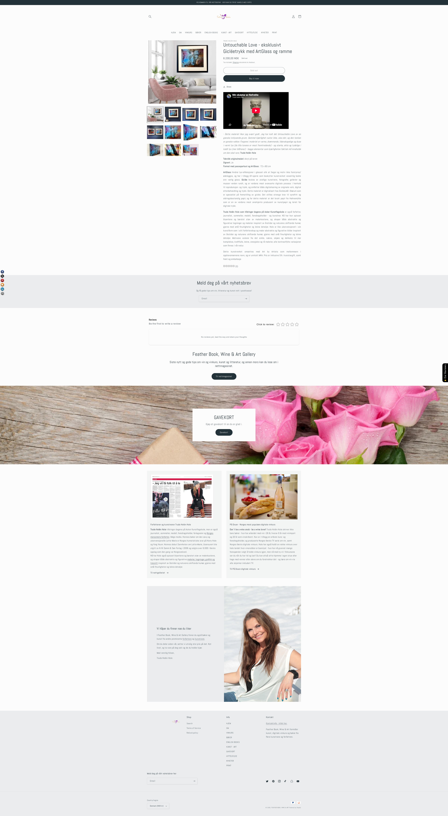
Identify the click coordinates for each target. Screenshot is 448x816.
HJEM (228, 723)
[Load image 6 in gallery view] (173, 132)
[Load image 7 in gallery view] (190, 132)
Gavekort (224, 432)
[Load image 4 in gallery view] (208, 114)
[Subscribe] (246, 298)
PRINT (228, 765)
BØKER (229, 737)
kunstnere (200, 638)
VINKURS (230, 733)
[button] (150, 16)
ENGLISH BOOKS (233, 742)
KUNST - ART (231, 747)
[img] (228, 266)
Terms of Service (194, 728)
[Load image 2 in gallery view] (173, 114)
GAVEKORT (230, 751)
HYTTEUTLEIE (231, 756)
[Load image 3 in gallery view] (190, 114)
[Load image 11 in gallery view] (190, 150)
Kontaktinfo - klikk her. (276, 723)
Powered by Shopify (295, 808)
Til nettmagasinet (224, 376)
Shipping (236, 62)
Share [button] (229, 87)
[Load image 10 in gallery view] (173, 150)
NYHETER (230, 761)
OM (227, 728)
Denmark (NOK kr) (157, 806)
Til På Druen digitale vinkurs (243, 568)
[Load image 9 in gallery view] (155, 150)
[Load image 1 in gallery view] (155, 114)
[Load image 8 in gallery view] (208, 132)
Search (189, 723)
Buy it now (254, 78)
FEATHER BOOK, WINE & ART (280, 808)
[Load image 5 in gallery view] (155, 132)
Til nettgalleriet (157, 572)
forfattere (187, 638)
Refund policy (192, 733)
